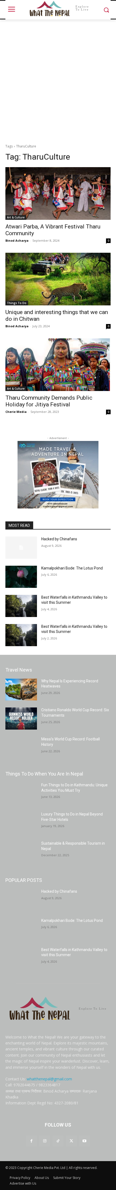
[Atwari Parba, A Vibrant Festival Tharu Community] (58, 193)
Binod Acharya (17, 240)
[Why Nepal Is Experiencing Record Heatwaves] (21, 690)
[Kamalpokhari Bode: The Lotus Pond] (21, 577)
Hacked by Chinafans (59, 539)
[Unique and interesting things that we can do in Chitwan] (58, 279)
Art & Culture (16, 217)
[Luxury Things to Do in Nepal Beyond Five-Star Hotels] (21, 823)
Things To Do (16, 303)
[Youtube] (84, 1141)
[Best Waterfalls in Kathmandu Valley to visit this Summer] (21, 606)
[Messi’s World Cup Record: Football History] (21, 748)
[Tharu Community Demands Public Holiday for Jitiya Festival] (58, 364)
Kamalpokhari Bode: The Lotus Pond (72, 568)
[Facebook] (31, 1141)
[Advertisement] (58, 80)
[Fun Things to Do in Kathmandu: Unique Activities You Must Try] (21, 794)
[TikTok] (58, 1141)
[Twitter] (71, 1141)
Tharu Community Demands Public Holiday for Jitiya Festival (48, 401)
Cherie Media (16, 412)
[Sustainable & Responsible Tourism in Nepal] (21, 852)
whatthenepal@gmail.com (49, 1078)
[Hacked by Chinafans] (21, 548)
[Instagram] (44, 1141)
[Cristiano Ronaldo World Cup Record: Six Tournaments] (21, 718)
